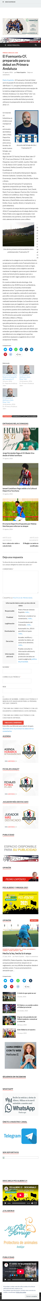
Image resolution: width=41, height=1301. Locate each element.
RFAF (21, 950)
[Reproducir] (5, 1203)
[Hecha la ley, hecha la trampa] (20, 926)
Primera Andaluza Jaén (10, 53)
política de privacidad (22, 598)
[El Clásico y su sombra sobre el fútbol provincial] (9, 1005)
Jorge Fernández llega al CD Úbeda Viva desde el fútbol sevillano (18, 454)
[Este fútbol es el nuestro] (9, 1030)
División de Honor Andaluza (12, 949)
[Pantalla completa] (36, 1203)
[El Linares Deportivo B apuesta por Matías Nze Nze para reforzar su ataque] (20, 510)
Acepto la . (18, 598)
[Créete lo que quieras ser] (9, 993)
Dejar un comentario (32, 956)
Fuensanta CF (17, 416)
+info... (27, 612)
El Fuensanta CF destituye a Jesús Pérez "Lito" (24, 377)
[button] (20, 26)
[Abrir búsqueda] (35, 45)
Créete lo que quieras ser (26, 993)
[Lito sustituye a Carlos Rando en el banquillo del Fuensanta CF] (10, 369)
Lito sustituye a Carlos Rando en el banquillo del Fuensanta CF (10, 377)
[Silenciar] (32, 1203)
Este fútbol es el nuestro (26, 1030)
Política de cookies (21, 1292)
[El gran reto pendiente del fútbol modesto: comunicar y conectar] (9, 1017)
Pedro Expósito (21, 72)
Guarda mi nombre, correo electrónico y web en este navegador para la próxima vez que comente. (20, 701)
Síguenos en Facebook (14, 1077)
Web (4, 687)
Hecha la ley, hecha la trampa (17, 953)
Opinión (5, 950)
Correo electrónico (12, 677)
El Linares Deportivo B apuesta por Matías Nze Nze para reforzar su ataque (19, 525)
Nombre (6, 667)
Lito (24, 416)
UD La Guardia (32, 416)
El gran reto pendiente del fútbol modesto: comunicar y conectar (27, 1019)
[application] (20, 1195)
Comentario (8, 569)
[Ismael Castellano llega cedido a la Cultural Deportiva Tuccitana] (20, 475)
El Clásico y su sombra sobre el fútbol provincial (27, 1006)
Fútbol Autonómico (28, 949)
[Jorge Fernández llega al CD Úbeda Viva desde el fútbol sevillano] (20, 440)
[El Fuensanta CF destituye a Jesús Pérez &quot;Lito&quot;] (26, 369)
